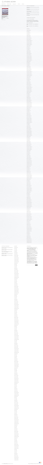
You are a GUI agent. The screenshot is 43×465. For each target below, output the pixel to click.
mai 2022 (28, 96)
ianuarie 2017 (16, 391)
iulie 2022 (28, 93)
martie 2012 (28, 237)
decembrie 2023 (29, 71)
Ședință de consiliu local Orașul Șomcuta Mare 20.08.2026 (33, 7)
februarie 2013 (16, 444)
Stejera (35, 256)
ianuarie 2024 (28, 70)
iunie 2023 (28, 79)
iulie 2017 (28, 167)
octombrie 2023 (29, 74)
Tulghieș (33, 257)
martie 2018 (15, 374)
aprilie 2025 (15, 268)
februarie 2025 (29, 53)
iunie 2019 (15, 356)
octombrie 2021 (29, 105)
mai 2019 (28, 140)
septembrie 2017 (16, 382)
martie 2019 (15, 360)
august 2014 (28, 207)
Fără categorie (4, 19)
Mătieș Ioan (30, 254)
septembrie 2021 (29, 106)
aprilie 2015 (28, 197)
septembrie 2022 (16, 308)
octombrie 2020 (16, 338)
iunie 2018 (28, 153)
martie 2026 (28, 36)
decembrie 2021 (29, 102)
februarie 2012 (29, 238)
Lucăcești (36, 252)
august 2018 (28, 150)
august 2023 (16, 294)
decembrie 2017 (16, 378)
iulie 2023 (28, 78)
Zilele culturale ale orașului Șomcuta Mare (31, 259)
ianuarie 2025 (16, 272)
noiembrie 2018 (16, 365)
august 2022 (28, 92)
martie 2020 (28, 127)
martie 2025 (28, 52)
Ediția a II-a (35, 251)
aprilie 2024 (28, 66)
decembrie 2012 (29, 228)
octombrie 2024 (29, 58)
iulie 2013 (15, 439)
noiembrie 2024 (29, 57)
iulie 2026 (28, 31)
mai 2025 (28, 49)
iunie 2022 (15, 312)
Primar (28, 256)
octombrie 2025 (29, 43)
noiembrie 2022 (29, 88)
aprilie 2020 (15, 343)
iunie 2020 (28, 123)
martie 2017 (28, 172)
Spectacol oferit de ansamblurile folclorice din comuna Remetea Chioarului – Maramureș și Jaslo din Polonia (32, 21)
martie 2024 (28, 67)
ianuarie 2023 (16, 303)
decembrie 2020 (29, 118)
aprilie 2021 (15, 330)
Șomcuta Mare (33, 263)
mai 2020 (28, 124)
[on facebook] (39, 462)
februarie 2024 (16, 286)
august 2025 (28, 45)
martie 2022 (15, 316)
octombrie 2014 (16, 422)
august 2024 (28, 61)
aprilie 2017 (28, 171)
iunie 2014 (15, 426)
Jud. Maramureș (29, 252)
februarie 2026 (16, 255)
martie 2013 (28, 225)
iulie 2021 (28, 109)
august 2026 (28, 30)
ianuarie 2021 (16, 334)
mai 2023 (28, 80)
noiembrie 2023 (16, 290)
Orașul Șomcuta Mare (32, 255)
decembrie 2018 (29, 146)
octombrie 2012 (16, 448)
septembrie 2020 (29, 122)
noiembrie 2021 (16, 321)
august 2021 (16, 325)
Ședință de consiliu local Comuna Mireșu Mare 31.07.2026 (33, 9)
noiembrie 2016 (29, 176)
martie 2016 (28, 184)
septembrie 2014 (29, 206)
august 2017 (28, 166)
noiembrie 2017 (29, 162)
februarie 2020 (29, 128)
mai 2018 (28, 154)
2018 (35, 247)
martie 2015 (28, 198)
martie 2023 (28, 83)
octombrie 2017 (29, 163)
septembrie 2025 (29, 44)
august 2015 (16, 409)
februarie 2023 (29, 84)
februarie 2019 (29, 144)
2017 (33, 247)
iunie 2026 (15, 250)
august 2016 (28, 179)
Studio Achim (10, 2)
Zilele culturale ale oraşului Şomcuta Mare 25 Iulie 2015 (5, 16)
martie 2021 (28, 114)
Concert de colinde (32, 250)
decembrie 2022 (29, 87)
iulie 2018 (15, 369)
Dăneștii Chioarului (32, 251)
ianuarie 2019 (28, 145)
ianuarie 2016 (16, 404)
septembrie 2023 (29, 75)
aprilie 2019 (28, 141)
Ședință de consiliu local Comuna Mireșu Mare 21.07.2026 (33, 15)
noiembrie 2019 (29, 132)
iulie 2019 (28, 137)
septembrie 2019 (16, 352)
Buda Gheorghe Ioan (31, 248)
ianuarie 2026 (28, 39)
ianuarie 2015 (28, 201)
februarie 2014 (16, 431)
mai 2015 (15, 413)
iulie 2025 (15, 264)
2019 (36, 247)
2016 (32, 247)
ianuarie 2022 (28, 101)
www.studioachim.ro (31, 258)
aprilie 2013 (28, 224)
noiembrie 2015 (29, 189)
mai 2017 (15, 387)
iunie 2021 (28, 110)
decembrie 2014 (29, 202)
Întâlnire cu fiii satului (31, 260)
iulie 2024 (28, 62)
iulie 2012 (28, 232)
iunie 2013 (28, 223)
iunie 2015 (28, 194)
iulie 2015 (28, 193)
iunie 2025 (28, 48)
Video (35, 257)
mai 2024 (28, 65)
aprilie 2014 (28, 211)
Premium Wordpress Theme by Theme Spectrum (34, 463)
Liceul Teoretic (33, 252)
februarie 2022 (29, 100)
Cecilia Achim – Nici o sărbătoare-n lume (32, 24)
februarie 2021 (29, 115)
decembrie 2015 (29, 188)
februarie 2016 (29, 185)
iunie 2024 (15, 281)
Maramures (29, 253)
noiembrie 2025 (16, 259)
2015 (31, 247)
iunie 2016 (28, 181)
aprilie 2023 (15, 299)
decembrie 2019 (29, 131)
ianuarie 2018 (28, 159)
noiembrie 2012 (29, 229)
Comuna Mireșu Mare (31, 250)
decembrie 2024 (29, 56)
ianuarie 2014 (28, 215)
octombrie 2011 (29, 242)
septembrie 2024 (16, 277)
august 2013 (28, 220)
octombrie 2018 (29, 149)
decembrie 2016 (29, 175)
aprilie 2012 (15, 453)
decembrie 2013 (29, 216)
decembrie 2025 (29, 40)
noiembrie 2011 (29, 241)
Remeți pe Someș (32, 256)
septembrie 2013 (29, 219)
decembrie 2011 (16, 457)
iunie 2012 (28, 233)
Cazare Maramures (29, 20)
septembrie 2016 (16, 395)
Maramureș (33, 253)
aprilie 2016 (15, 400)
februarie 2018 (29, 158)
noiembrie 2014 (29, 203)
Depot (27, 22)
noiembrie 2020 (29, 119)
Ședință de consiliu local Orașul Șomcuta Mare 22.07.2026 (33, 13)
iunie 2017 (28, 168)
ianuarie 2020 (16, 347)
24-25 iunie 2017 (28, 247)
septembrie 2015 (29, 190)
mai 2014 (28, 210)
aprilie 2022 (28, 97)
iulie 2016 (28, 180)
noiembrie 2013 (16, 435)
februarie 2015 (16, 417)
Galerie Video (31, 22)
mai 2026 (15, 251)
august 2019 (28, 136)
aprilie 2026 (28, 35)
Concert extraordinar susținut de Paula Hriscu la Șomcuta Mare (33, 11)
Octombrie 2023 (33, 254)
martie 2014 (28, 212)
